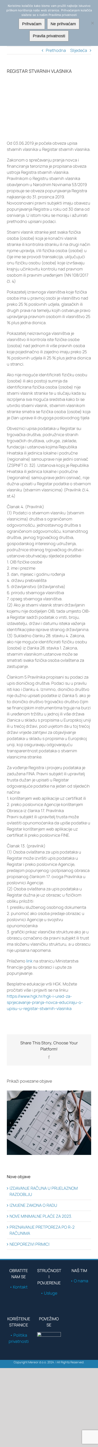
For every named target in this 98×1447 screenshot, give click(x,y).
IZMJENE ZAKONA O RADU (33, 1205)
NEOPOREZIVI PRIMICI (29, 1244)
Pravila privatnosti (49, 36)
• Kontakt (19, 1287)
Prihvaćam (31, 24)
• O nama (79, 1280)
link (30, 961)
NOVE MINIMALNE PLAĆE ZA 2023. (41, 1216)
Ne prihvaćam (63, 24)
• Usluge (49, 1293)
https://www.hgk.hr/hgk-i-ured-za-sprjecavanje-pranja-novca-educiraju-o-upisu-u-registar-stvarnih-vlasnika (45, 1002)
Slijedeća (78, 50)
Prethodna (56, 50)
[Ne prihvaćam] (92, 23)
